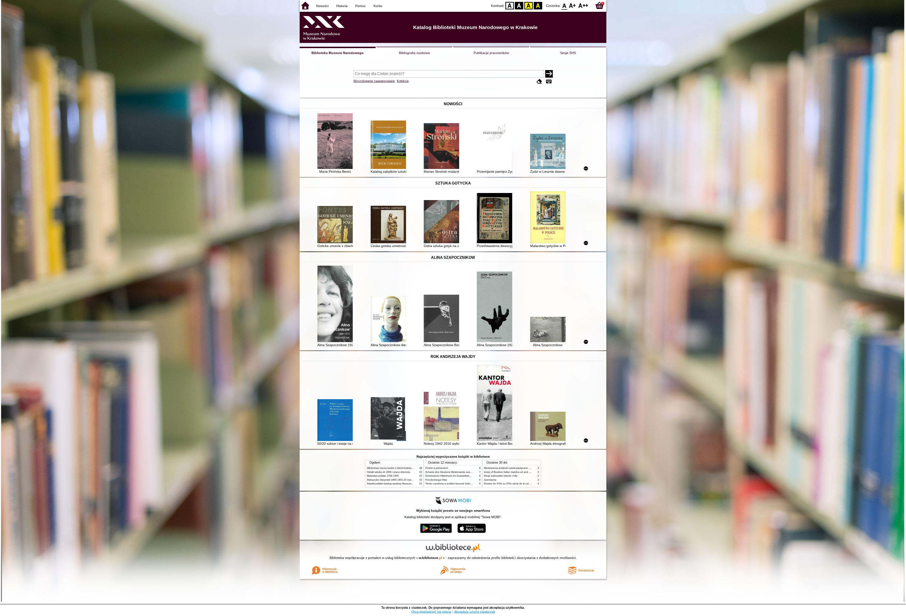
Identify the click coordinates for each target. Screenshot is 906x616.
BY (538, 5)
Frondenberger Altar (436, 479)
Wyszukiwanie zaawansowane (374, 81)
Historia (342, 6)
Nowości (322, 6)
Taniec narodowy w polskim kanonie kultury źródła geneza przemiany (462, 483)
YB (528, 5)
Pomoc (360, 6)
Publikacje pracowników (491, 53)
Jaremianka (490, 479)
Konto (377, 6)
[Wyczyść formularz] (539, 81)
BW (519, 5)
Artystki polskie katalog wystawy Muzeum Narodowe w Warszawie (402, 483)
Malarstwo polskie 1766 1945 (383, 475)
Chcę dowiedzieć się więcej (431, 612)
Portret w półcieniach (436, 468)
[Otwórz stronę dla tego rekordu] (336, 141)
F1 (572, 5)
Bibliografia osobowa (414, 53)
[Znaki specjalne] (549, 81)
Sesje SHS (568, 53)
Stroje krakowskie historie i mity (500, 475)
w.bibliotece (430, 558)
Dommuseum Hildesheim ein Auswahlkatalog (449, 475)
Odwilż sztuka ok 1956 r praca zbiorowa (388, 472)
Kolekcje (403, 81)
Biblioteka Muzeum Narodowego (337, 53)
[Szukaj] (549, 74)
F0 (564, 5)
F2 (583, 5)
